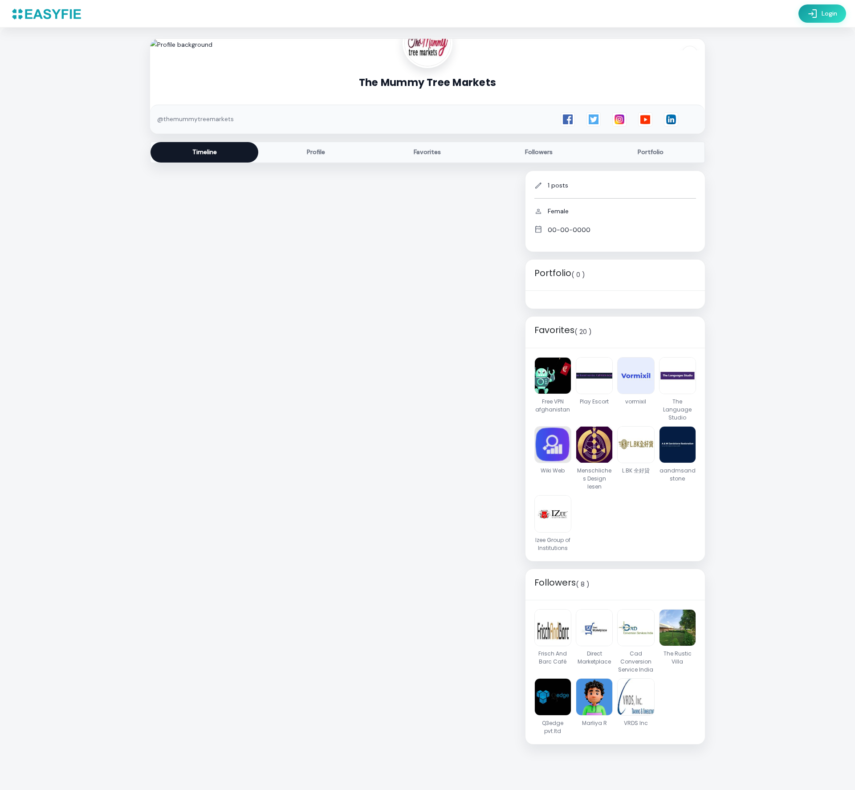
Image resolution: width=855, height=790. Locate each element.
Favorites (427, 152)
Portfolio (651, 152)
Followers (539, 152)
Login (822, 14)
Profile (316, 152)
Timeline (204, 152)
